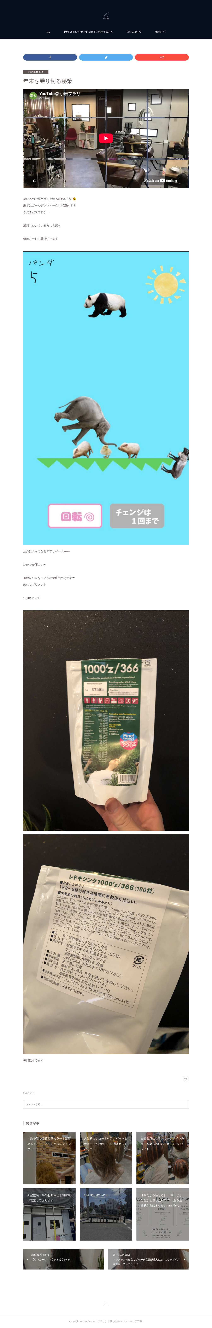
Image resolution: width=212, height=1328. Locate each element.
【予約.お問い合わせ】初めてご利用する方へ (88, 32)
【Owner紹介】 (133, 32)
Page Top (106, 1305)
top (48, 32)
